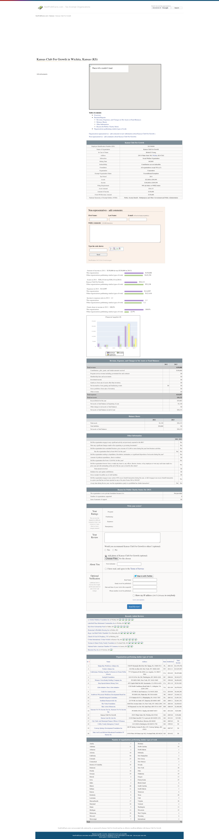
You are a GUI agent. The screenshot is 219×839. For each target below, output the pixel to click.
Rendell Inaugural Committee (108, 697)
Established (170, 662)
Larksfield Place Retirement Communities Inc (101, 623)
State (164, 662)
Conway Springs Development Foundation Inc (108, 728)
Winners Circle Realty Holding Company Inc (108, 680)
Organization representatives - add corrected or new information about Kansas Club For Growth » (122, 134)
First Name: (92, 215)
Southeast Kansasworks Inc (108, 701)
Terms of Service (137, 568)
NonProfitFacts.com (42, 16)
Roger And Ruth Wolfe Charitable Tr (99, 633)
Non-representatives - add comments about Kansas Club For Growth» (113, 136)
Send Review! (134, 606)
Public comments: (100, 223)
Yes (108, 550)
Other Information (103, 124)
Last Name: (112, 215)
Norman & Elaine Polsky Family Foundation (101, 643)
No (116, 550)
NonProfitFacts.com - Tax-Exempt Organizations (67, 7)
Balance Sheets (102, 122)
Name (108, 662)
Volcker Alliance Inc (108, 669)
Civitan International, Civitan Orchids (99, 639)
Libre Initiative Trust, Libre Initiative (108, 687)
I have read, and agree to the (125, 568)
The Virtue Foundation (108, 704)
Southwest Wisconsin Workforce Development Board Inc (108, 694)
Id (87, 662)
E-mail (138, 215)
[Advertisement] (109, 36)
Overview (97, 115)
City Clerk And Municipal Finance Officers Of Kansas (108, 721)
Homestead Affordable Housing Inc (98, 630)
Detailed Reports (100, 117)
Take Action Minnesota (108, 706)
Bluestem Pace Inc (93, 650)
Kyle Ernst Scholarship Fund (96, 627)
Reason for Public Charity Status (108, 126)
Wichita (154, 155)
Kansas (51, 16)
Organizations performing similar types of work (110, 129)
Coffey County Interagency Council (108, 724)
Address (144, 662)
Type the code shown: (96, 246)
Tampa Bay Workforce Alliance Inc (108, 666)
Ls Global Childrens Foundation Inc (99, 620)
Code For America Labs (108, 691)
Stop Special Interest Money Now (108, 683)
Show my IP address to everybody (155, 595)
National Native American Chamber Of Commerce (103, 646)
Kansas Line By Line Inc (108, 718)
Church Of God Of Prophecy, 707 (98, 636)
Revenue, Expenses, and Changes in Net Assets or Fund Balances (119, 120)
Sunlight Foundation (108, 677)
